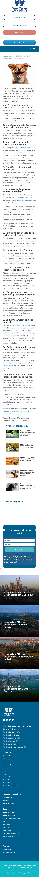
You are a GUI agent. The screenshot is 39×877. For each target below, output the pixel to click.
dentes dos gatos (18, 180)
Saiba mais (7, 599)
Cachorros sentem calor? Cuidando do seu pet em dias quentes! (27, 473)
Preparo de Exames (19, 17)
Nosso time (7, 762)
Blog (4, 774)
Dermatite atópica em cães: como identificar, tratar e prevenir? (28, 458)
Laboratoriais (7, 798)
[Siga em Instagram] (7, 720)
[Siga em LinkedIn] (13, 720)
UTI (4, 821)
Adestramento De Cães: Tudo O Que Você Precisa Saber (27, 445)
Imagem (6, 801)
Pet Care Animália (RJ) (10, 744)
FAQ (4, 771)
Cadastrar (19, 549)
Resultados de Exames (19, 25)
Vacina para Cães (9, 812)
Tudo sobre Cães (8, 780)
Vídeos (5, 789)
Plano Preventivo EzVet (11, 833)
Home (5, 56)
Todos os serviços (9, 836)
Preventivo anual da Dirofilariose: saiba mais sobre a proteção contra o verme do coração (28, 487)
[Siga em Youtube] (10, 720)
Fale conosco (7, 849)
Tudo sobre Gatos (9, 783)
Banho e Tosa (7, 830)
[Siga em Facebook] (4, 720)
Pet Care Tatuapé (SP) (10, 741)
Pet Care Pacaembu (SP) (11, 738)
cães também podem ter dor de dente (20, 325)
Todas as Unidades (9, 729)
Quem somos (7, 759)
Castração (6, 827)
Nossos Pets (7, 765)
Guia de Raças (8, 777)
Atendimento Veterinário (11, 818)
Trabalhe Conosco (9, 852)
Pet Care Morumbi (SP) (11, 735)
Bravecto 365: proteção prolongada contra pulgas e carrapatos (27, 433)
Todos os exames (9, 804)
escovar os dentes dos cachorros (23, 200)
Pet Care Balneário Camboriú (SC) (15, 747)
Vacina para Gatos (9, 815)
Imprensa (6, 768)
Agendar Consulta (9, 756)
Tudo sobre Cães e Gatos (11, 786)
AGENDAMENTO (19, 32)
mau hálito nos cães (22, 148)
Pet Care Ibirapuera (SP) (11, 732)
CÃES (10, 56)
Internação (6, 824)
